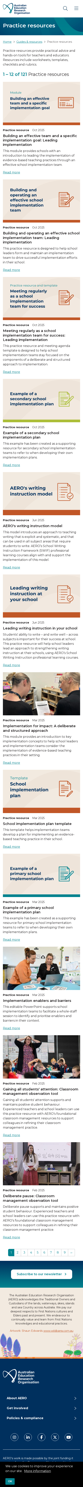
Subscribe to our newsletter (40, 1274)
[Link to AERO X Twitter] (55, 1437)
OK (10, 1481)
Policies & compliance (25, 1418)
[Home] (16, 8)
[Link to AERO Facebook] (41, 1437)
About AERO (17, 1398)
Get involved (17, 1408)
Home (7, 42)
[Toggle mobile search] (65, 8)
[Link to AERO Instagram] (14, 1437)
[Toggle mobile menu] (76, 8)
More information (37, 1471)
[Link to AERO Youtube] (68, 1437)
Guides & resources (29, 42)
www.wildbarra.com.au (58, 1331)
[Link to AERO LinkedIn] (28, 1437)
